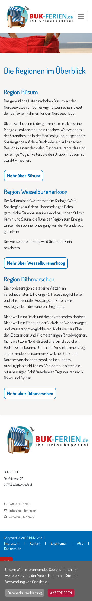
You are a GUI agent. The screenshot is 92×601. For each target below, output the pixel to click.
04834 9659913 (19, 504)
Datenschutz (12, 548)
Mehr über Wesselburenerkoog (36, 263)
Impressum (11, 543)
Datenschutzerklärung (25, 592)
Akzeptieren (61, 592)
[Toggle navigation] (81, 16)
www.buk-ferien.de (22, 517)
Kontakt (35, 543)
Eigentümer (59, 543)
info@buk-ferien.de (22, 510)
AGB (80, 543)
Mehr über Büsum (23, 175)
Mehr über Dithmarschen (30, 393)
